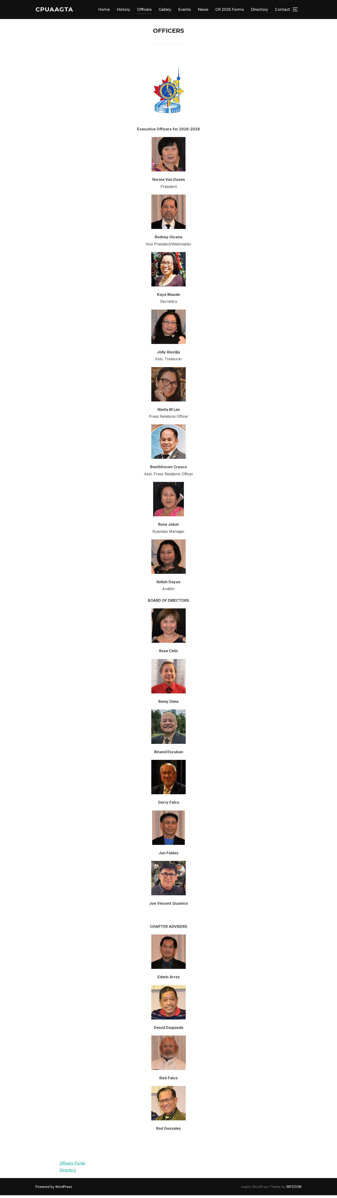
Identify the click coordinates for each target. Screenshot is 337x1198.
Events (184, 9)
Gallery (165, 9)
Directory (259, 9)
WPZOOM (293, 1187)
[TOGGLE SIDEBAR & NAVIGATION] (296, 9)
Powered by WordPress (54, 1187)
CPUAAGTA (54, 9)
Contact (282, 9)
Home (104, 9)
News (203, 9)
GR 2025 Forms (229, 9)
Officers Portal (72, 1163)
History (123, 9)
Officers (144, 9)
